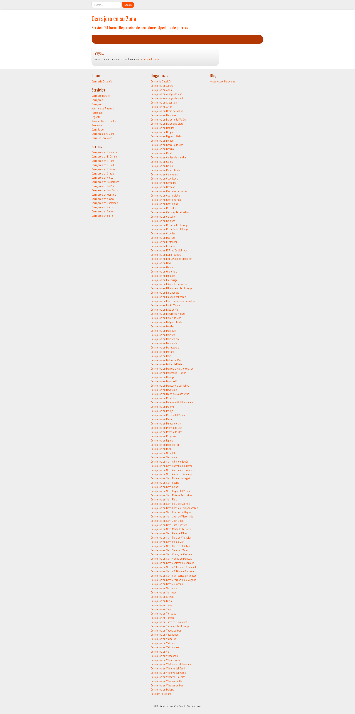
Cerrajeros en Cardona (163, 187)
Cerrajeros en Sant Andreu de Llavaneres (173, 470)
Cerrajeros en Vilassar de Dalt (167, 681)
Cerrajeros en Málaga (162, 689)
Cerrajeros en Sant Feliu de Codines (170, 504)
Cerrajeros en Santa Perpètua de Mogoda (173, 580)
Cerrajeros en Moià (161, 356)
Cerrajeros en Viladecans (164, 656)
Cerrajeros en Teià (161, 609)
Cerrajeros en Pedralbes (105, 203)
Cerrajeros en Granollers (164, 271)
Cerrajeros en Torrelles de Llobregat (170, 626)
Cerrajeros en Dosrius (163, 238)
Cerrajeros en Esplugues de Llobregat (171, 259)
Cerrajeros (97, 100)
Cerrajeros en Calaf (161, 153)
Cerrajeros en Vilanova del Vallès (168, 673)
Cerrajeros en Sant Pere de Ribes (169, 533)
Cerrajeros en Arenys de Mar (166, 94)
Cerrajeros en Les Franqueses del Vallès (173, 301)
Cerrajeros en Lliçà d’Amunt (166, 305)
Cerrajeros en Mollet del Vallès (167, 364)
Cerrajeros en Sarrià (103, 216)
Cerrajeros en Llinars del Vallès (168, 314)
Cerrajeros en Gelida (162, 267)
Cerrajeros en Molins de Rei (166, 360)
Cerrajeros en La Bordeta (105, 182)
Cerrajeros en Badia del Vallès (167, 111)
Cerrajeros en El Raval (104, 169)
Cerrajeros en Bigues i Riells (166, 136)
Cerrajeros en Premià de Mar (166, 432)
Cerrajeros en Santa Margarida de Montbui (174, 576)
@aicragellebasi (194, 706)
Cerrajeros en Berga (162, 132)
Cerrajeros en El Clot (103, 161)
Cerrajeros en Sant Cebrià (165, 483)
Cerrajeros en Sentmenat (164, 457)
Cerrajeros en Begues (163, 128)
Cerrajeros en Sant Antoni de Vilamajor (172, 474)
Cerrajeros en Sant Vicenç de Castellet (172, 554)
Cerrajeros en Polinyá (162, 407)
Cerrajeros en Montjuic (104, 195)
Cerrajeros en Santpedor (164, 592)
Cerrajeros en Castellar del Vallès (169, 191)
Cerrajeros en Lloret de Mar (166, 318)
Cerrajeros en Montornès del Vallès (170, 386)
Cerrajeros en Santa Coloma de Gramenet (173, 567)
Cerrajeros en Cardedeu (163, 183)
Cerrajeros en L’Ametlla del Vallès (169, 284)
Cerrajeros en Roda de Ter (165, 445)
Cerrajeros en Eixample (104, 152)
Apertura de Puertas (103, 108)
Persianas (97, 113)
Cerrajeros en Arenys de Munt (167, 98)
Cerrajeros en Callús (162, 166)
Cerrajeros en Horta (102, 178)
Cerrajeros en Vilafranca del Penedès (171, 664)
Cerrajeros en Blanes (162, 141)
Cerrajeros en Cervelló (163, 217)
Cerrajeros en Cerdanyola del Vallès (170, 212)
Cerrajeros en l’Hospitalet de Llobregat (172, 288)
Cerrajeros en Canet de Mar (166, 170)
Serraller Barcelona (102, 138)
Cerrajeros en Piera (161, 419)
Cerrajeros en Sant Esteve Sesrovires (171, 495)
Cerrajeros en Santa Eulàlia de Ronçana (172, 571)
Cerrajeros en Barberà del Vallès (168, 119)
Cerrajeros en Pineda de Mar (166, 423)
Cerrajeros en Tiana (161, 605)
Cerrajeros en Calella (162, 162)
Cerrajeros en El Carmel (104, 156)
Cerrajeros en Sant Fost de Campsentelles (174, 508)
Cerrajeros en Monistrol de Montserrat (172, 368)
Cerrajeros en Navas (103, 199)
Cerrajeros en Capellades (164, 178)
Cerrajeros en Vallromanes (165, 647)
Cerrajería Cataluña (102, 81)
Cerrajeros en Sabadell (163, 453)
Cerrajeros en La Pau (103, 186)
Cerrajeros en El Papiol (163, 246)
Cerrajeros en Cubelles (163, 233)
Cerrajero (97, 104)
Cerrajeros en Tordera (163, 618)
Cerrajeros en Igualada (163, 276)
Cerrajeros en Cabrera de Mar (167, 145)
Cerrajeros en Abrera (162, 86)
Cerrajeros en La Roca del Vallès (168, 297)
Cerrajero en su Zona (114, 18)
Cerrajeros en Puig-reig (163, 436)
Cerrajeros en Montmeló (164, 381)
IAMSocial (158, 706)
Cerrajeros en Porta (102, 207)
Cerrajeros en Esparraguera (166, 255)
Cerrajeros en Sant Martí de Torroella (171, 529)
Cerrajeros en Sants (103, 211)
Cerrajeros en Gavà (161, 263)
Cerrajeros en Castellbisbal (165, 195)
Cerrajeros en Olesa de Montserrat (170, 394)
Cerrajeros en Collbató (163, 221)
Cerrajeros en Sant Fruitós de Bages (171, 512)
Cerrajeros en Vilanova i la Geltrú (168, 677)
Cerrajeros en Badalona (163, 115)
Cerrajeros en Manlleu (162, 326)
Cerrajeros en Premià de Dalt (166, 428)
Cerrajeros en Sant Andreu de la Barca (171, 466)
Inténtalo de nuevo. (150, 59)
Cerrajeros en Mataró (162, 352)
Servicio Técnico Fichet (104, 121)
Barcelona (97, 125)
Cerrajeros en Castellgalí (164, 204)
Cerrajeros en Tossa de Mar (166, 630)
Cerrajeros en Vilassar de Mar (167, 685)
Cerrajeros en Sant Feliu (164, 499)
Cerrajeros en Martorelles (165, 339)
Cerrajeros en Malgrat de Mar (167, 322)
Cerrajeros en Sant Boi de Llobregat (170, 478)
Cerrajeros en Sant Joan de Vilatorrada (172, 516)
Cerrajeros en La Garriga (164, 280)
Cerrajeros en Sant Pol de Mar (167, 542)
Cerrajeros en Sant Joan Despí (167, 521)
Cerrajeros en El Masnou (164, 242)
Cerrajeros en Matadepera (165, 347)
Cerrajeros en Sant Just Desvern (169, 525)
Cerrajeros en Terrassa (163, 613)
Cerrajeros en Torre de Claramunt (169, 622)
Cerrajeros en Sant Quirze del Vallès (170, 546)
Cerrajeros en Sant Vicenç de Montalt (171, 559)
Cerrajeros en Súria (161, 601)
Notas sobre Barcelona (222, 81)
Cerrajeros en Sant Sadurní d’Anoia (170, 550)
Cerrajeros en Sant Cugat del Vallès (170, 491)
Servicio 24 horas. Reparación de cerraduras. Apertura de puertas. (140, 27)
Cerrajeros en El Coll (103, 165)
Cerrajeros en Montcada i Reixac (168, 373)
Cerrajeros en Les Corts (105, 190)
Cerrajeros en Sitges (162, 597)
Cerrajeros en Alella (161, 90)
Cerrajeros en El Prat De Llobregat (170, 250)
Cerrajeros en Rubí (161, 449)
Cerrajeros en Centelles (164, 208)
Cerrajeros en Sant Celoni (165, 487)
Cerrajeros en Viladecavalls (165, 660)
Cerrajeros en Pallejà (162, 411)
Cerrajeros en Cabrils (162, 149)
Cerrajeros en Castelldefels (166, 200)
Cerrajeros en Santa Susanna (167, 584)
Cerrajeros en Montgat (163, 377)
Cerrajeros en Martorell (163, 335)
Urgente (96, 117)
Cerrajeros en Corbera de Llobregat (170, 225)
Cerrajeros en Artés (161, 107)
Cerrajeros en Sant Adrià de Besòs (170, 461)
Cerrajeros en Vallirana (163, 643)
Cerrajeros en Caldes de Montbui (168, 157)
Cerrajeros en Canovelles (164, 174)
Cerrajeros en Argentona (164, 102)
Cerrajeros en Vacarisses (165, 635)
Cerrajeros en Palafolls (163, 398)
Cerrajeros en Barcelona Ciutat (168, 124)
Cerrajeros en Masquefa (164, 343)
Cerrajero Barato (101, 96)
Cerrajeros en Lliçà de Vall (165, 310)
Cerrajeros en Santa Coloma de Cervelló (172, 563)
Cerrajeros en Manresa (163, 331)
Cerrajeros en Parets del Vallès (168, 415)
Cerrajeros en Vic (160, 652)
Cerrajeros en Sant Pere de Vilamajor (171, 537)
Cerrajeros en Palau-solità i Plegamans (172, 402)
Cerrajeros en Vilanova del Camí (168, 668)
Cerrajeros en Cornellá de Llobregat (170, 229)
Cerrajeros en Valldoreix (164, 639)
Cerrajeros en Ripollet (162, 440)
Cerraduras (98, 129)
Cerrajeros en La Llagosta (165, 293)
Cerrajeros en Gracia (103, 173)
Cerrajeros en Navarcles (164, 390)
